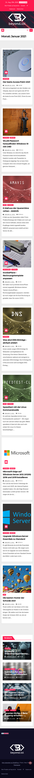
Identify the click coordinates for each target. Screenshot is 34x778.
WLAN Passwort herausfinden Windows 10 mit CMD (15, 144)
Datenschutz (20, 9)
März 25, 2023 (11, 718)
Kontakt (23, 5)
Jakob (20, 85)
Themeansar (17, 765)
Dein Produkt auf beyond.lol (12, 5)
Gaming (7, 710)
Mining (13, 669)
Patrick (20, 150)
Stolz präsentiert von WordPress (10, 762)
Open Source (6, 269)
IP (27, 5)
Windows (12, 137)
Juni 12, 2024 (10, 677)
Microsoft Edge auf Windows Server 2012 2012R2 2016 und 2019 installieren (17, 474)
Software (7, 648)
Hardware (6, 78)
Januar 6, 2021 (10, 282)
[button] (27, 30)
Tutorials (6, 137)
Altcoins (7, 669)
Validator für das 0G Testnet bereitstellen (16, 673)
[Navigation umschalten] (31, 30)
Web (4, 594)
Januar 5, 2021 (10, 346)
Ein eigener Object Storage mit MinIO (14, 693)
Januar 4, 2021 (10, 604)
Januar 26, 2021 (10, 85)
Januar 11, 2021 (10, 150)
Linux (4, 204)
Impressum (12, 9)
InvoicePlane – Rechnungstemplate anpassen (13, 275)
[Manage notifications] (30, 762)
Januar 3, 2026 (11, 656)
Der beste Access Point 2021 (16, 82)
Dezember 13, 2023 (12, 698)
